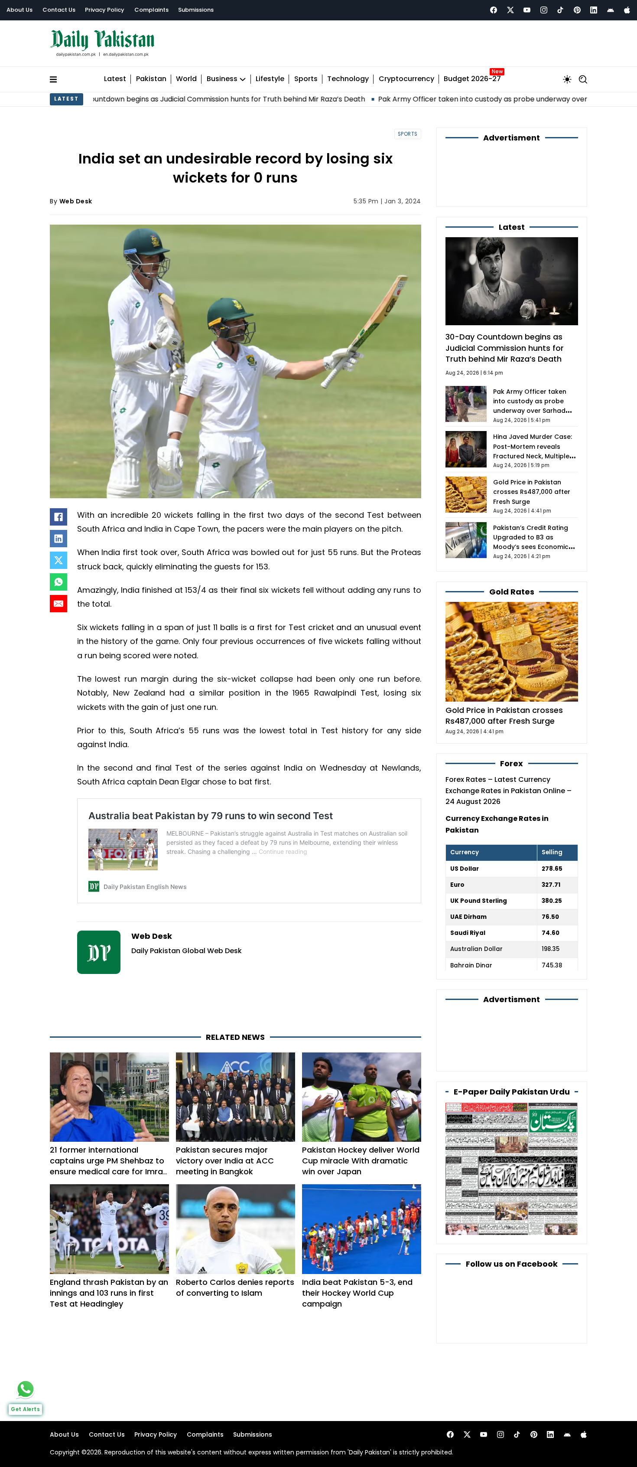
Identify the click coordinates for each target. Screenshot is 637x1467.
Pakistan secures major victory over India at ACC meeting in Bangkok (225, 1160)
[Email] (58, 603)
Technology (348, 79)
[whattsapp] (25, 1389)
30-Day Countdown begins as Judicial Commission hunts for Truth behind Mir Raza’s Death (504, 347)
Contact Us (58, 10)
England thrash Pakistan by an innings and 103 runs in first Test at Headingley (109, 1293)
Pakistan (151, 79)
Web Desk (75, 201)
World (186, 79)
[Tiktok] (560, 10)
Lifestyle (270, 79)
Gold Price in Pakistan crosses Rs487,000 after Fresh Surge (531, 492)
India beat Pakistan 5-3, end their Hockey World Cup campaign (357, 1293)
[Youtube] (526, 10)
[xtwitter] (510, 10)
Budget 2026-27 (472, 79)
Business (222, 79)
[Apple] (627, 10)
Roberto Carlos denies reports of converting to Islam (235, 1287)
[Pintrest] (577, 10)
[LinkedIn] (58, 538)
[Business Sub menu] (242, 79)
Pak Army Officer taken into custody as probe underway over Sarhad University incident (437, 99)
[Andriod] (610, 10)
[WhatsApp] (58, 582)
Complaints (151, 10)
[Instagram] (543, 10)
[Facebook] (493, 10)
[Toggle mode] (567, 79)
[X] (58, 560)
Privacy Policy (104, 10)
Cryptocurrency (406, 79)
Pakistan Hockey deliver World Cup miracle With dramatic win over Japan (360, 1160)
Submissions (196, 10)
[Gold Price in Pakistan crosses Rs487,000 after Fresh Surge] (511, 652)
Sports (306, 79)
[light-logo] (104, 44)
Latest (115, 79)
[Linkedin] (593, 10)
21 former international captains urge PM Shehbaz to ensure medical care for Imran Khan (109, 1166)
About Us (19, 10)
